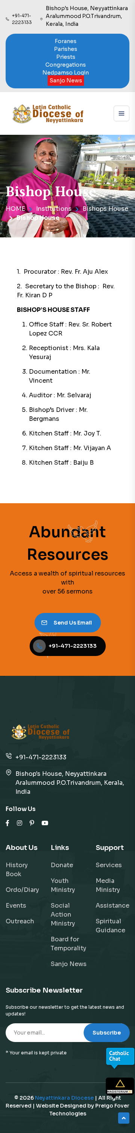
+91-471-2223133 (40, 757)
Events (16, 905)
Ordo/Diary (22, 890)
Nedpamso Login (65, 72)
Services (109, 865)
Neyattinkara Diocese (64, 1097)
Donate (62, 865)
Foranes (65, 41)
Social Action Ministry (63, 914)
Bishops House (105, 209)
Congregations (65, 64)
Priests (65, 57)
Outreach (20, 921)
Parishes (65, 49)
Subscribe (107, 1032)
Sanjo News (66, 80)
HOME (15, 209)
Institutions (54, 209)
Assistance (112, 905)
